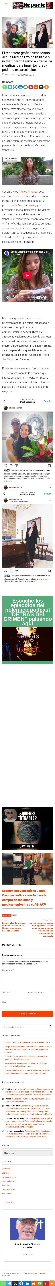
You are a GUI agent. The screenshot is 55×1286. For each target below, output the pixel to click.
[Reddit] (36, 89)
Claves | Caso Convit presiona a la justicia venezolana (27, 1042)
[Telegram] (10, 89)
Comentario (8, 970)
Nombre (6, 992)
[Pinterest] (30, 89)
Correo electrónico (37, 992)
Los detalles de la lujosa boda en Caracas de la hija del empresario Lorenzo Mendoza (13, 927)
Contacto (9, 1202)
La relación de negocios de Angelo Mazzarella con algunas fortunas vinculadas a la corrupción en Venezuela (41, 929)
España (5, 1173)
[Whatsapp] (4, 89)
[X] (41, 89)
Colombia (6, 1169)
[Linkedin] (20, 89)
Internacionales (8, 1181)
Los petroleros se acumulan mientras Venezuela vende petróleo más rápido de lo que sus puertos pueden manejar (28, 1049)
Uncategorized (8, 1189)
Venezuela (6, 1194)
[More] (46, 89)
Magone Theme (37, 1274)
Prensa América (28, 191)
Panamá (5, 1185)
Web (4, 1002)
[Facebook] (15, 89)
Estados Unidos (9, 1177)
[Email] (25, 89)
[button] (23, 1254)
